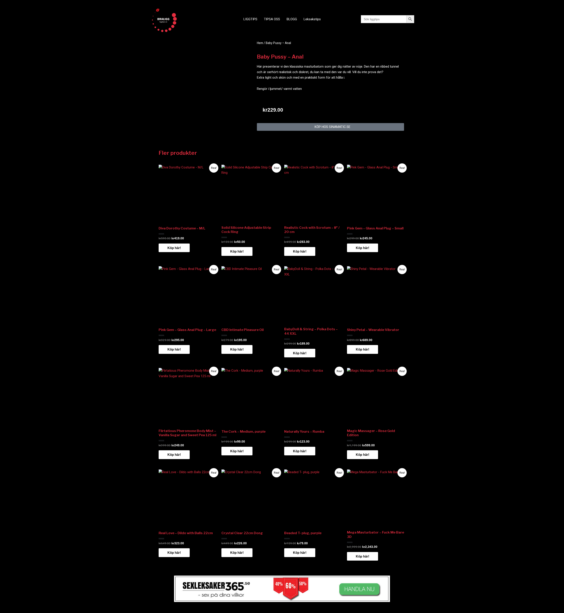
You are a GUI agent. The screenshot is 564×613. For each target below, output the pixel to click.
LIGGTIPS (250, 19)
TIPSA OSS (272, 19)
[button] (330, 127)
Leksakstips (312, 19)
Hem (260, 43)
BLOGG (292, 19)
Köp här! (174, 248)
